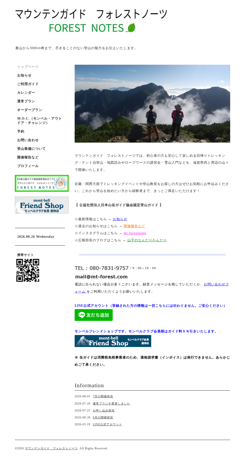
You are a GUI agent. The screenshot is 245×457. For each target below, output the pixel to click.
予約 (20, 131)
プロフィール (28, 166)
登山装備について (31, 148)
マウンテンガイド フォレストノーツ (51, 448)
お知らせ (120, 219)
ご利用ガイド (28, 84)
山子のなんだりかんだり (147, 240)
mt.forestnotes (135, 233)
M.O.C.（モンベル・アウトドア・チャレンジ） (39, 121)
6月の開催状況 (103, 417)
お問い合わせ (28, 140)
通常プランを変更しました (111, 403)
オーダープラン (29, 110)
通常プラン (26, 101)
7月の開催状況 (103, 396)
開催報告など (28, 157)
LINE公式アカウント (107, 424)
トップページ (28, 67)
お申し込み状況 (104, 410)
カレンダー (26, 92)
